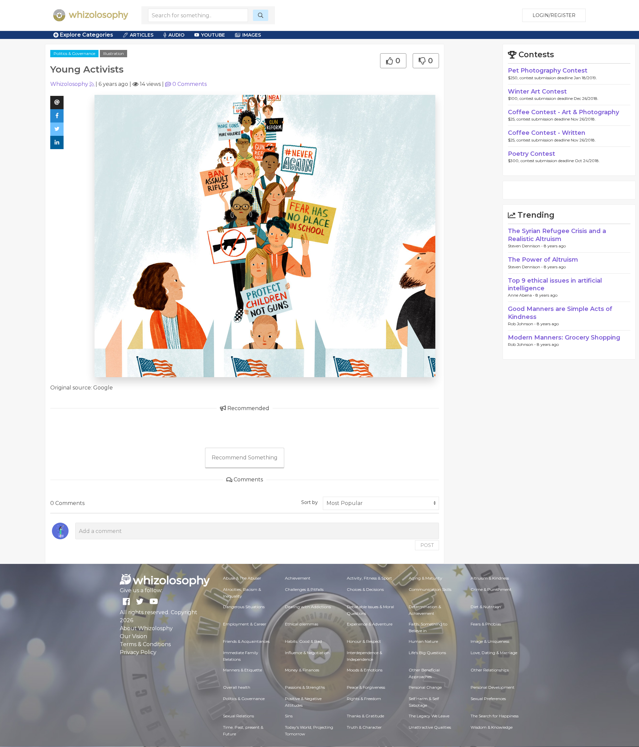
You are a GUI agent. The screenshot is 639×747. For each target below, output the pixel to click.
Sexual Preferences (488, 698)
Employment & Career (244, 624)
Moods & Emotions (364, 669)
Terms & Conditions (145, 644)
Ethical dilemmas (301, 624)
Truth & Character (364, 727)
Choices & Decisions (365, 589)
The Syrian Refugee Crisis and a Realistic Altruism (557, 234)
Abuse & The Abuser (242, 578)
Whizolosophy (69, 84)
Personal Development (493, 687)
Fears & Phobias (486, 624)
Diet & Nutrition (486, 606)
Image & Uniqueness (490, 641)
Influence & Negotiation (307, 652)
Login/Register (553, 15)
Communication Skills (430, 589)
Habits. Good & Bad (303, 641)
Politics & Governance (74, 53)
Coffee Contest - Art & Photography (563, 112)
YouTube (213, 35)
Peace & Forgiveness (366, 687)
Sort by (309, 502)
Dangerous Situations (244, 606)
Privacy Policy (138, 652)
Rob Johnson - (522, 323)
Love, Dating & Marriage (494, 652)
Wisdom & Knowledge (492, 727)
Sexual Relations (238, 715)
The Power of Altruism (543, 259)
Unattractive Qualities (430, 727)
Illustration (113, 53)
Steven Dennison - (526, 245)
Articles (141, 35)
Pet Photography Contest (547, 70)
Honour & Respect (364, 641)
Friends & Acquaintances (246, 641)
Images (251, 35)
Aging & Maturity (425, 578)
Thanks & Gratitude (365, 715)
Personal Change (425, 687)
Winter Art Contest (537, 91)
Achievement (298, 578)
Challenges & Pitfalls (304, 589)
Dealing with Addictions (308, 606)
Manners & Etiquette (242, 669)
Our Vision (133, 636)
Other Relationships (490, 669)
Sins (289, 715)
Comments (189, 84)
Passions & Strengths (305, 687)
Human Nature (423, 641)
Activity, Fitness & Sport (369, 578)
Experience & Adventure (369, 624)
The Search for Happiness (495, 715)
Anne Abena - (521, 295)
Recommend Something (245, 457)
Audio (176, 35)
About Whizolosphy (146, 628)
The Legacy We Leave (429, 715)
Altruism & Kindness (490, 578)
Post (427, 545)
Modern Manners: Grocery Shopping (564, 337)
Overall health (236, 687)
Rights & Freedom (364, 698)
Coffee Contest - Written (546, 132)
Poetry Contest (531, 153)
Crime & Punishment (491, 589)
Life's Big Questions (427, 652)
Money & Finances (302, 669)
